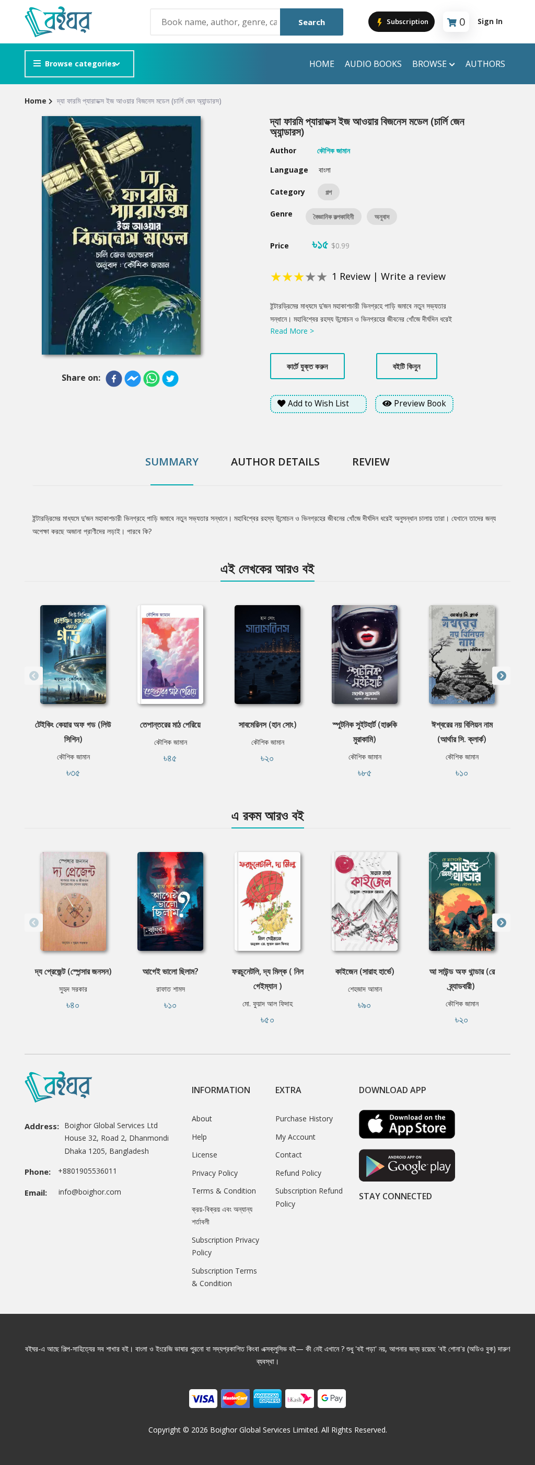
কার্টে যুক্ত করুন (307, 366)
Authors (485, 64)
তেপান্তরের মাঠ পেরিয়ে (170, 724)
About (202, 1118)
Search (311, 22)
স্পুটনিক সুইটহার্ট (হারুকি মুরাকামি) (365, 732)
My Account (295, 1137)
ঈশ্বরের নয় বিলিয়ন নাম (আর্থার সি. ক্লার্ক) (462, 732)
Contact (288, 1155)
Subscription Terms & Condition (224, 1277)
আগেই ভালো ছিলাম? (171, 971)
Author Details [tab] (275, 462)
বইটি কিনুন (407, 366)
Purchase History (304, 1118)
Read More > (292, 331)
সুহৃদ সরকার (73, 989)
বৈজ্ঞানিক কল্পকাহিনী (333, 216)
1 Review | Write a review (389, 276)
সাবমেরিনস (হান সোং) (268, 724)
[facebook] (114, 378)
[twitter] (170, 378)
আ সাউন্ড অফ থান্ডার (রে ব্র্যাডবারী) (462, 979)
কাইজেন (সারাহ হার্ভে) (364, 971)
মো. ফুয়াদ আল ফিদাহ (267, 1003)
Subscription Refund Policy (309, 1197)
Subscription (406, 21)
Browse (429, 64)
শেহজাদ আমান (365, 989)
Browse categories (80, 64)
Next (501, 676)
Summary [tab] (172, 462)
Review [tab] (371, 462)
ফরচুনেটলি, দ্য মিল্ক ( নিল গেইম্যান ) (268, 979)
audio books (373, 64)
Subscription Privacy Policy (225, 1246)
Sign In (490, 21)
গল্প (328, 192)
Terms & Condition (224, 1191)
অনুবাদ (382, 216)
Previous (34, 676)
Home (321, 64)
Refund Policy (298, 1173)
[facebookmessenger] (132, 378)
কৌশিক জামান (73, 757)
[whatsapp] (151, 378)
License (204, 1155)
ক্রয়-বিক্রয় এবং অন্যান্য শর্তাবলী (222, 1215)
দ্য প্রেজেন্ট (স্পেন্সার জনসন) (73, 971)
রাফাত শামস (170, 989)
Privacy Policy (215, 1173)
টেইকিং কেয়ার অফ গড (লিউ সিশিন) (73, 732)
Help (199, 1137)
